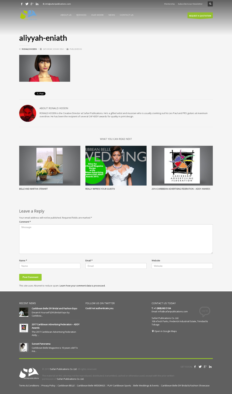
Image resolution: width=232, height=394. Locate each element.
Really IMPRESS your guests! (100, 188)
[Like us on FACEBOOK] (21, 3)
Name (23, 260)
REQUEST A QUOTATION (200, 15)
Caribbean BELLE (66, 385)
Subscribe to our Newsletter (190, 4)
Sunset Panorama (41, 343)
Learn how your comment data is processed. (82, 285)
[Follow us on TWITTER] (26, 3)
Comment (25, 221)
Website (156, 260)
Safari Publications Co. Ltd (63, 369)
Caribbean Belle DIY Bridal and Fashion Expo (54, 308)
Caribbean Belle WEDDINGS (91, 385)
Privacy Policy (48, 385)
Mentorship (169, 4)
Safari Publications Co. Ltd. (70, 378)
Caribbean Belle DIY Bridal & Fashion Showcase (185, 385)
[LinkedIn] (210, 366)
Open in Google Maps (165, 331)
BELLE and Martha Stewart (33, 188)
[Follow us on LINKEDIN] (37, 3)
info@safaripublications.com (173, 311)
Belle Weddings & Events (146, 385)
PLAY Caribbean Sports (119, 385)
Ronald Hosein (29, 49)
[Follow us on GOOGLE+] (31, 3)
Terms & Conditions (29, 385)
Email (89, 260)
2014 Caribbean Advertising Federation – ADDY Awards (181, 188)
